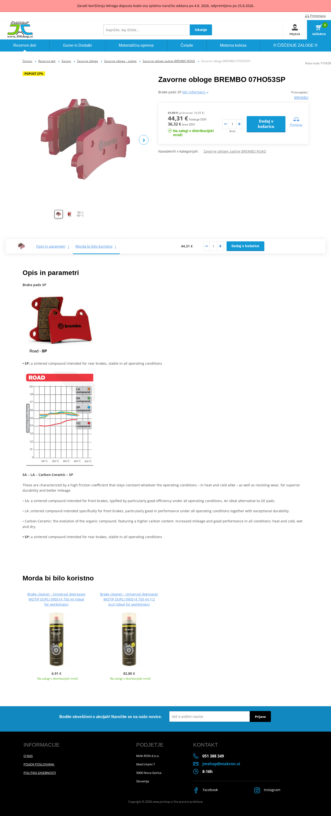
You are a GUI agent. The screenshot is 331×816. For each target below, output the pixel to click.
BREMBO (301, 97)
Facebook (210, 789)
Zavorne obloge (87, 61)
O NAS (28, 756)
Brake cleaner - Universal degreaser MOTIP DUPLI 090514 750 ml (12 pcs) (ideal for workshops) (129, 599)
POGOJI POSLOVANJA (39, 764)
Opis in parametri (50, 246)
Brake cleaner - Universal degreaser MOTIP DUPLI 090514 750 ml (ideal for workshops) (56, 599)
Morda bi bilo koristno (93, 246)
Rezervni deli (46, 61)
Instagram (271, 789)
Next (144, 140)
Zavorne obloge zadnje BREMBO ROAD (169, 61)
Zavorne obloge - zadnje (120, 61)
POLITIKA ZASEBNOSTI (40, 773)
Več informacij (194, 92)
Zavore (66, 61)
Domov (27, 61)
